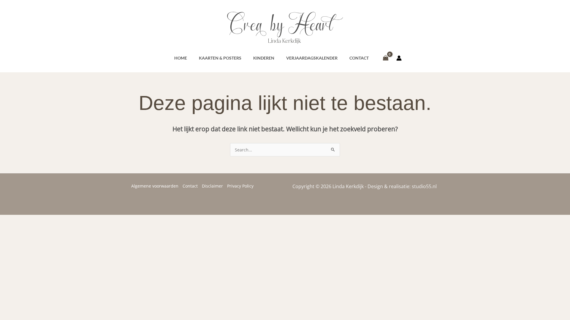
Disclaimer (212, 186)
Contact (190, 186)
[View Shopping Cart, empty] (385, 58)
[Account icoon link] (399, 58)
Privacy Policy (240, 186)
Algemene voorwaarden (154, 186)
